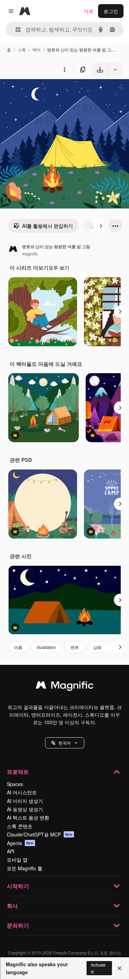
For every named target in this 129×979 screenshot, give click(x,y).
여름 (18, 647)
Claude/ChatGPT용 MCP (40, 834)
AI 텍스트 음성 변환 (28, 817)
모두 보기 (59, 267)
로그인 (111, 11)
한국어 (64, 743)
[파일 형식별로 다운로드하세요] (115, 69)
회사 (12, 906)
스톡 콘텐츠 (19, 826)
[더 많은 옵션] (64, 69)
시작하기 (18, 886)
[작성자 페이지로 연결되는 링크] (13, 250)
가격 (88, 11)
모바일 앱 (17, 859)
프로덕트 (18, 772)
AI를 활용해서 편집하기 (47, 225)
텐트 (75, 647)
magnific (30, 253)
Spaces (15, 784)
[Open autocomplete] (15, 29)
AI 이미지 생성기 (25, 800)
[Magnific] (65, 686)
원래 (39, 92)
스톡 (22, 49)
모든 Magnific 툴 (24, 868)
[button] (64, 742)
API (10, 851)
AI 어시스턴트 (22, 792)
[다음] (101, 226)
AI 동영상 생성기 (25, 809)
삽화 (97, 647)
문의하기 (18, 925)
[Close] (119, 968)
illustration (46, 647)
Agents (20, 843)
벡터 (36, 49)
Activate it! (98, 968)
